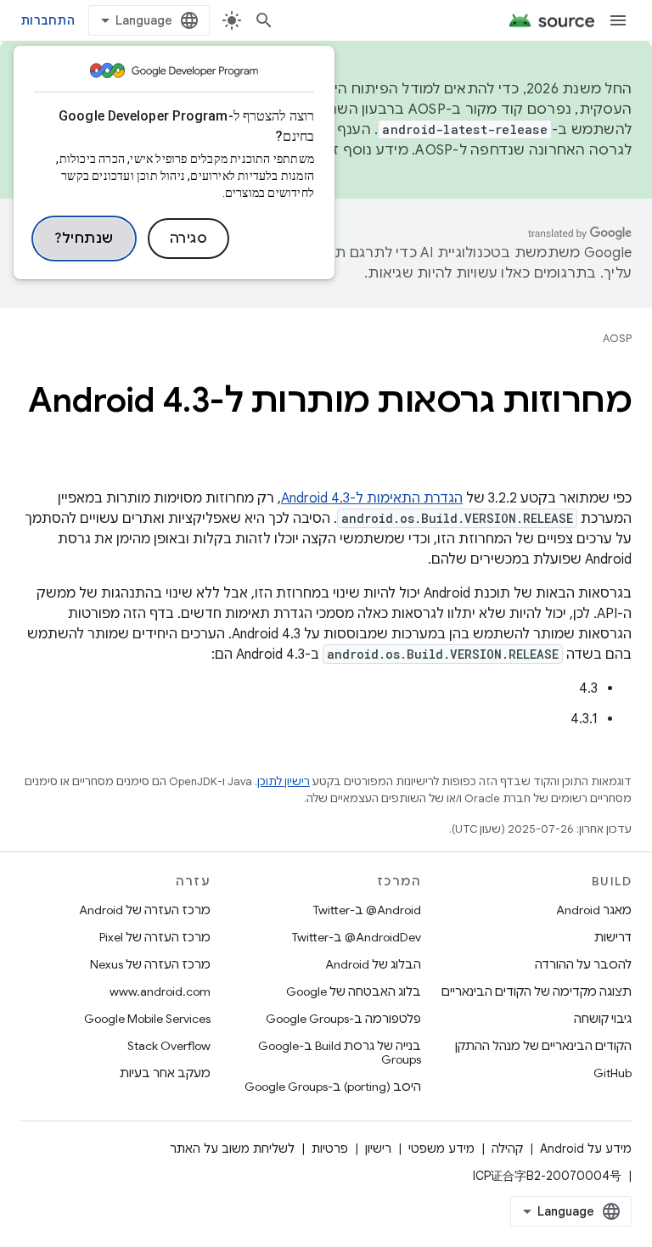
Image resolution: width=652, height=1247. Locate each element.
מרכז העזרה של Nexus (150, 964)
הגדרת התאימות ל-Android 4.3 (372, 498)
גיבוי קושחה (603, 1018)
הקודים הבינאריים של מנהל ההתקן (543, 1045)
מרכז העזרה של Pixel (155, 937)
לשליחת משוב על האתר (232, 1148)
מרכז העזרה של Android (145, 910)
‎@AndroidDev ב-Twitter (356, 937)
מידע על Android (586, 1148)
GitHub (612, 1073)
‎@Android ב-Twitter (367, 910)
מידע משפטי (441, 1148)
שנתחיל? (84, 238)
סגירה (189, 238)
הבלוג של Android (373, 964)
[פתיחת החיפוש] (264, 20)
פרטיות (330, 1148)
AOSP (617, 338)
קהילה (507, 1148)
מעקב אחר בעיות (165, 1073)
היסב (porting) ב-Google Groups (332, 1086)
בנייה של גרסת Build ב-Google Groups (339, 1052)
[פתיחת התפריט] (618, 20)
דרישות (613, 937)
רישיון (378, 1148)
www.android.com (160, 991)
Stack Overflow (169, 1045)
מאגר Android (594, 910)
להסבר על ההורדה (583, 964)
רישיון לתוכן (283, 781)
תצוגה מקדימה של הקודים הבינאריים (536, 991)
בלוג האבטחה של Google (353, 991)
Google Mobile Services (147, 1018)
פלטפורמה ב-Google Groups (343, 1018)
